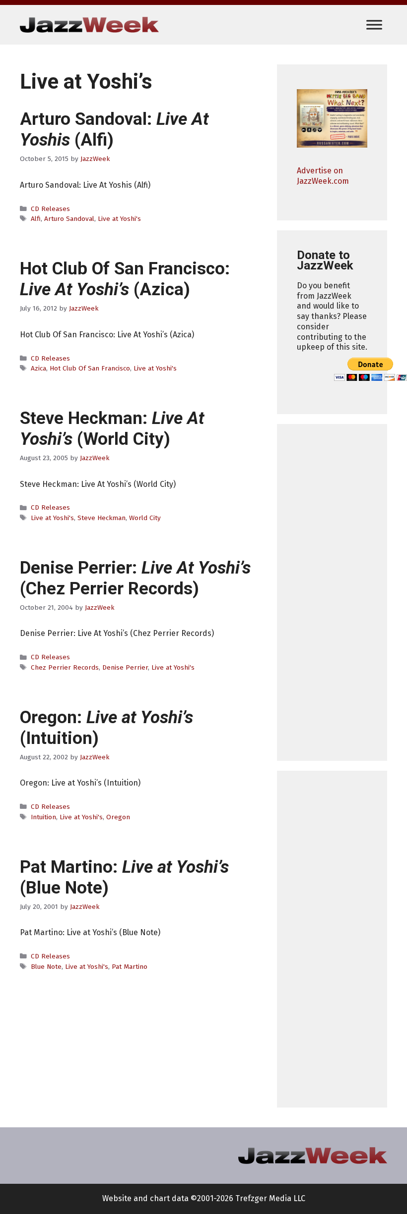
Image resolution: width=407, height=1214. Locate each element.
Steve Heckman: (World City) (112, 428)
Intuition (43, 817)
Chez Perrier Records (65, 667)
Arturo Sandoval (69, 218)
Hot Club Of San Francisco (90, 368)
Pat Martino (129, 966)
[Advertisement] (332, 592)
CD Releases (50, 209)
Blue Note (46, 966)
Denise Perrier (125, 667)
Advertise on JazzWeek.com (323, 176)
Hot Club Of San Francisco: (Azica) (125, 279)
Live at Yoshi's (119, 218)
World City (145, 518)
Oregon (118, 817)
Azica (38, 368)
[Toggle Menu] (374, 24)
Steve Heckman (101, 518)
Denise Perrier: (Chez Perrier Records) (135, 578)
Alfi (36, 218)
